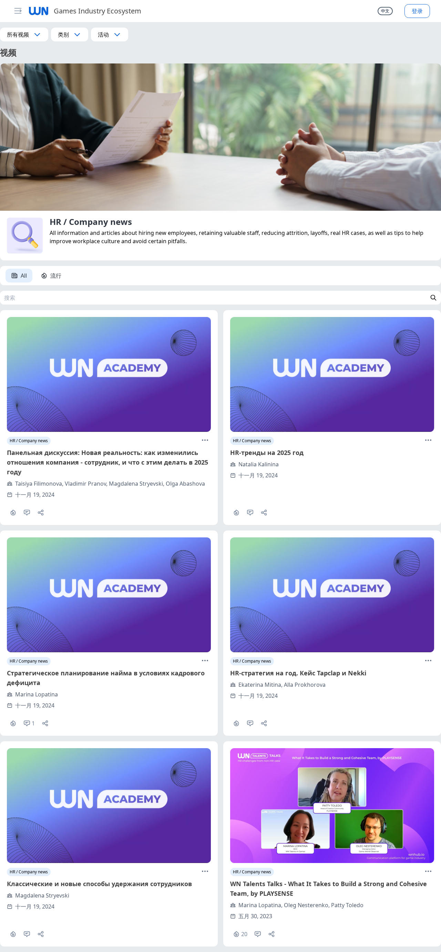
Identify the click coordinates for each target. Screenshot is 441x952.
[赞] (13, 512)
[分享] (40, 512)
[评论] (27, 512)
